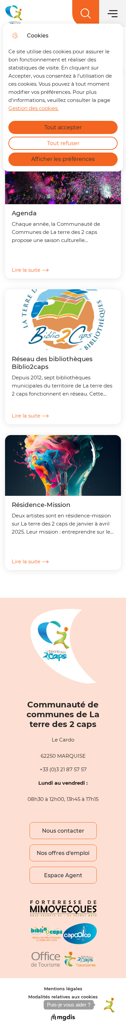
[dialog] (63, 97)
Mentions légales (63, 988)
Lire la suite (26, 270)
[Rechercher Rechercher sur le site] (85, 13)
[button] (109, 1005)
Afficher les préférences (63, 159)
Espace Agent (63, 875)
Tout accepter (63, 127)
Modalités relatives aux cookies (63, 996)
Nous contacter (63, 831)
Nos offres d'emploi (63, 853)
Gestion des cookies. (33, 108)
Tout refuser (63, 143)
